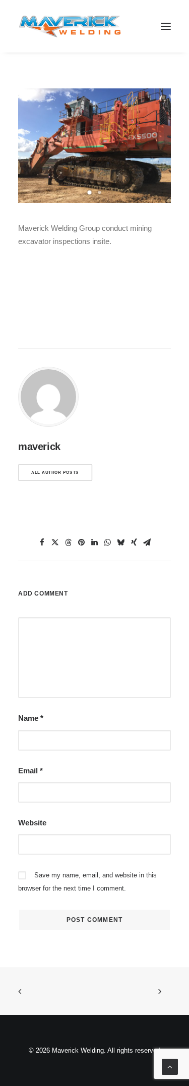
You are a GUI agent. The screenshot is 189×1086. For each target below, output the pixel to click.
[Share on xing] (134, 542)
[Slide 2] (100, 192)
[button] (166, 26)
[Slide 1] (90, 192)
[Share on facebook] (42, 542)
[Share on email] (147, 542)
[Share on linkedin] (95, 542)
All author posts (55, 472)
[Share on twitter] (55, 542)
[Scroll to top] (170, 1066)
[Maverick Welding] (70, 26)
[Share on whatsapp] (108, 542)
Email (30, 770)
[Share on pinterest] (82, 542)
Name (30, 718)
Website (32, 822)
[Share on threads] (68, 542)
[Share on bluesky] (121, 542)
